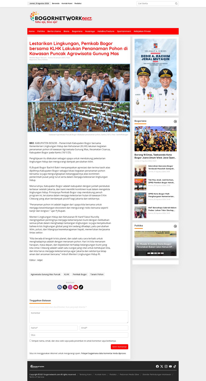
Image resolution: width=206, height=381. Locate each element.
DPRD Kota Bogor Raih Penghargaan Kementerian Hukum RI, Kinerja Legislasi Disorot (160, 195)
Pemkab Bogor (80, 274)
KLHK (66, 274)
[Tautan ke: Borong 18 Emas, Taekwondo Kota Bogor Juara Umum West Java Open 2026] (156, 138)
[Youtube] (75, 287)
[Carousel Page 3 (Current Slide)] (155, 253)
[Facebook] (59, 287)
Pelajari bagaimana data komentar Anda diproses (103, 353)
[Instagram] (70, 287)
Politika (45, 60)
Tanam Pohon (96, 274)
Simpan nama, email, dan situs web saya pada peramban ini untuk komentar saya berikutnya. (74, 340)
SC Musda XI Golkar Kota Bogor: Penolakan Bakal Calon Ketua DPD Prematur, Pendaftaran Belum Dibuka (146, 245)
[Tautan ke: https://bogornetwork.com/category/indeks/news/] (175, 226)
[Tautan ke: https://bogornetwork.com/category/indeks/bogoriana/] (175, 121)
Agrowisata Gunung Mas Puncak (45, 274)
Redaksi (113, 374)
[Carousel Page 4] (159, 253)
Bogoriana (33, 60)
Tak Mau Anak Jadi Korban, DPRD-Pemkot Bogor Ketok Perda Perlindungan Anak (161, 181)
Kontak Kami (100, 374)
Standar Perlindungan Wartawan (157, 374)
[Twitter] (65, 287)
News (40, 60)
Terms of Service (36, 377)
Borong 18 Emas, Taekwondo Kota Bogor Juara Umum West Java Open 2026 (155, 156)
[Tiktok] (81, 287)
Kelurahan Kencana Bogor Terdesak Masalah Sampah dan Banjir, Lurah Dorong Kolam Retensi (161, 167)
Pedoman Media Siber (129, 374)
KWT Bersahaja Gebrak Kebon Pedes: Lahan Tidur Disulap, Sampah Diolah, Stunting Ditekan (162, 209)
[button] (176, 3)
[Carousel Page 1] (148, 253)
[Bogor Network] (61, 17)
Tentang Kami (85, 374)
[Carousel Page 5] (162, 253)
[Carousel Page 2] (152, 253)
